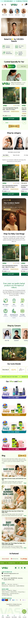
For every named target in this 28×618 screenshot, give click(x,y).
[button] (24, 122)
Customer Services (14, 593)
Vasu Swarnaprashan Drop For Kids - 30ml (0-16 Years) (10, 108)
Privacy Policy (21, 591)
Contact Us (9, 590)
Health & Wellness (20, 585)
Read (25, 483)
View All (22, 455)
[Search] (5, 4)
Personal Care (5, 585)
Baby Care (4, 584)
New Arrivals (16, 155)
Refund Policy (14, 591)
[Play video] (14, 354)
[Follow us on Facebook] (15, 568)
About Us (4, 590)
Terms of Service (5, 591)
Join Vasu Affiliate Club (7, 595)
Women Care (12, 585)
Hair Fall (7, 340)
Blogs (14, 590)
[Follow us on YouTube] (24, 568)
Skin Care (10, 584)
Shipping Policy (5, 593)
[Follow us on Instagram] (18, 568)
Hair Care (15, 584)
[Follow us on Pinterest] (21, 568)
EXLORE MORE (14, 126)
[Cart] (25, 4)
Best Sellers (6, 155)
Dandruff (16, 340)
